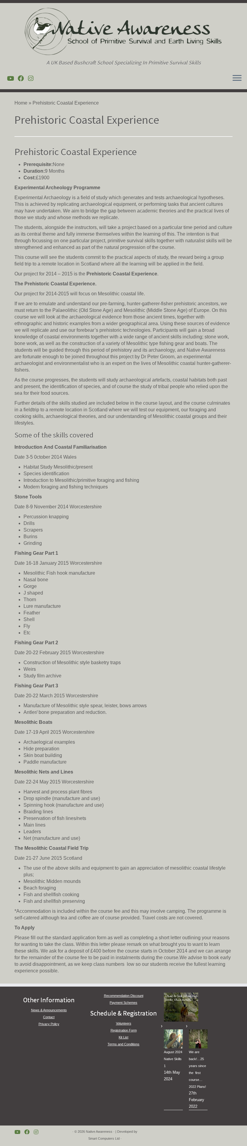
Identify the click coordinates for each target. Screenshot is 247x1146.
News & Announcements (49, 1010)
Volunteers (123, 1023)
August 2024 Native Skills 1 (173, 1059)
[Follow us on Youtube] (12, 78)
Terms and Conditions (123, 1044)
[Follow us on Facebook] (23, 78)
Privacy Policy (49, 1024)
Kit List (123, 1037)
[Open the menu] (237, 78)
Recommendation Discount (123, 995)
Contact (49, 1017)
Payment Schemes (123, 1002)
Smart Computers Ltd (104, 1138)
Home (20, 102)
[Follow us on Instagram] (32, 78)
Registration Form (124, 1030)
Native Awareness (99, 1131)
